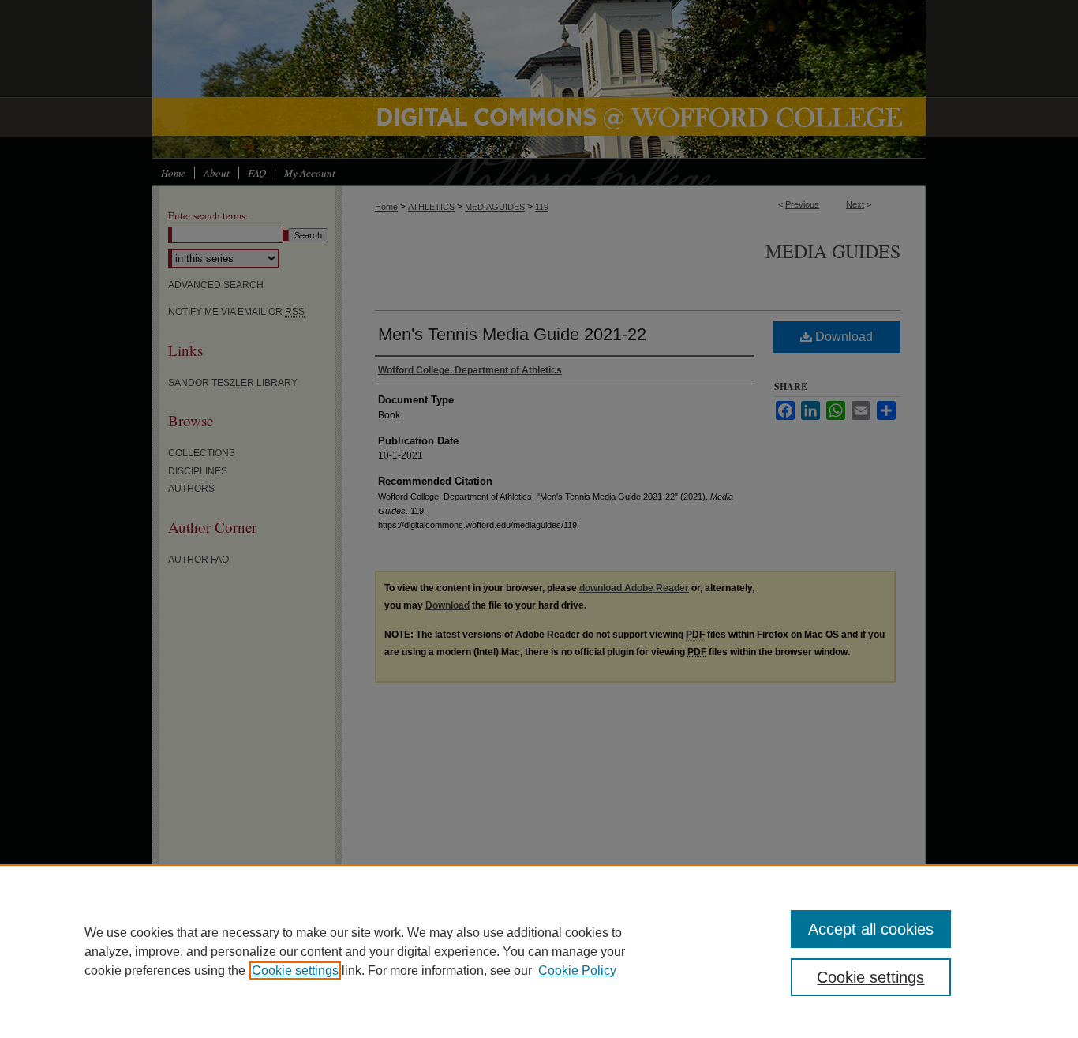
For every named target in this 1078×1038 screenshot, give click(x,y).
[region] (539, 951)
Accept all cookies (871, 929)
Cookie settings (295, 970)
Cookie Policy (577, 970)
